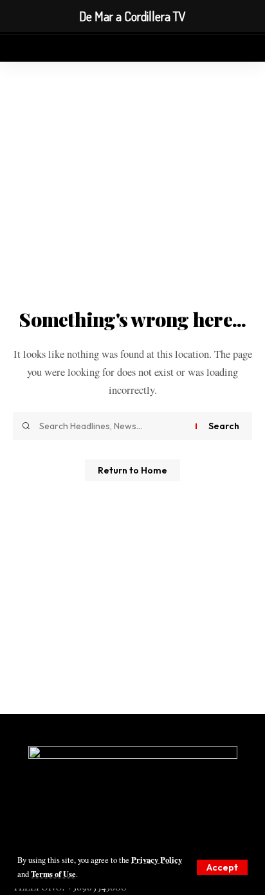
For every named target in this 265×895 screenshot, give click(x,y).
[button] (222, 867)
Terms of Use (53, 874)
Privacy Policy (156, 859)
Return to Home (132, 470)
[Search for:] (113, 426)
